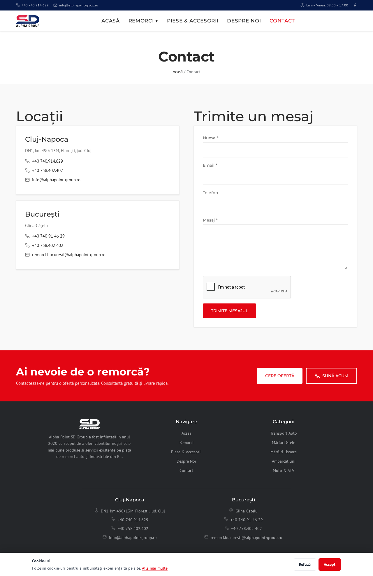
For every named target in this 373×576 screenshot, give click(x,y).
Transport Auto (283, 433)
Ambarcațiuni (283, 461)
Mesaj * (210, 220)
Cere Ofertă (279, 375)
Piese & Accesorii (193, 21)
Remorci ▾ (143, 21)
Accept (329, 564)
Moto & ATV (283, 470)
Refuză (305, 564)
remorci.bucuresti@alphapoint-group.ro (68, 254)
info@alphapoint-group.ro (78, 5)
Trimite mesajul (229, 310)
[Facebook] (355, 5)
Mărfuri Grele (283, 442)
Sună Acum (335, 375)
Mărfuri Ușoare (283, 451)
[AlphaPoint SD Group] (27, 21)
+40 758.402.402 (47, 170)
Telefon (210, 192)
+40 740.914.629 (35, 5)
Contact (282, 21)
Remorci (186, 442)
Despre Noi (244, 21)
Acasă (110, 21)
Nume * (211, 138)
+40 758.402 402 (47, 245)
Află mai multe (155, 568)
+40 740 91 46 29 (48, 236)
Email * (210, 165)
